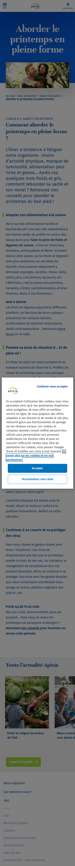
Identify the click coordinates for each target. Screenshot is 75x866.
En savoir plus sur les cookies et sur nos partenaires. (36, 455)
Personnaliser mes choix (37, 479)
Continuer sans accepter (52, 386)
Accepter (37, 468)
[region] (37, 432)
